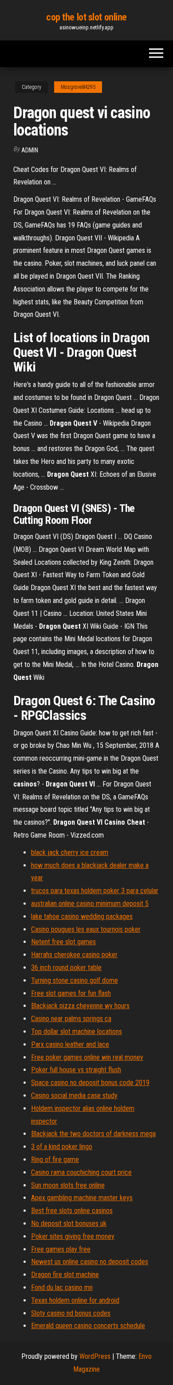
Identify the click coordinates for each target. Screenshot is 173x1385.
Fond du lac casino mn (62, 1287)
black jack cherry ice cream (69, 852)
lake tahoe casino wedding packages (82, 916)
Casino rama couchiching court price (81, 1172)
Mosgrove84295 (78, 87)
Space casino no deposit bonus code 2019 (90, 1082)
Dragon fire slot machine (65, 1274)
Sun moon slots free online (68, 1185)
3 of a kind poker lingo (61, 1146)
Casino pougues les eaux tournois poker (86, 929)
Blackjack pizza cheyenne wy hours (80, 1006)
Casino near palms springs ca (71, 1018)
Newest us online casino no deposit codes (89, 1261)
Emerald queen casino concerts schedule (88, 1325)
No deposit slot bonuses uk (68, 1223)
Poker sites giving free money (72, 1236)
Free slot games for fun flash (71, 993)
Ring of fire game (55, 1159)
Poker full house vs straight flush (76, 1070)
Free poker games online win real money (87, 1057)
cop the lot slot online (86, 17)
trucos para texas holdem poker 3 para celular (94, 890)
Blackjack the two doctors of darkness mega (93, 1134)
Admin (29, 150)
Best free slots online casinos (72, 1210)
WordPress (94, 1356)
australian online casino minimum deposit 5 (90, 903)
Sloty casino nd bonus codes (70, 1313)
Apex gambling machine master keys (82, 1197)
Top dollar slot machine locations (76, 1031)
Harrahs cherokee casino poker (74, 954)
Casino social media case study (74, 1095)
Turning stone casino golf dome (74, 980)
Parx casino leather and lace (70, 1044)
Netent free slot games (63, 942)
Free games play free (60, 1249)
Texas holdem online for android (75, 1300)
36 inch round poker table (66, 967)
